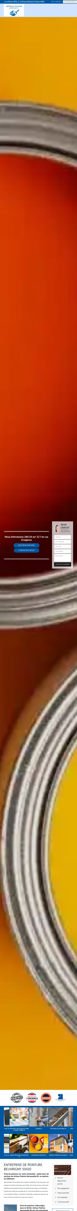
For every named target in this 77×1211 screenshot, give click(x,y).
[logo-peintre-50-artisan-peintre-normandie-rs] (14, 10)
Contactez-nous (26, 550)
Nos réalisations (26, 545)
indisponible (10, 2)
